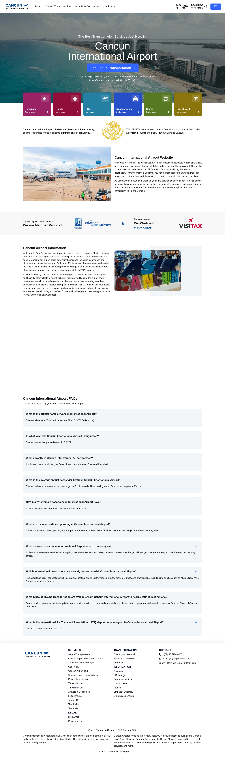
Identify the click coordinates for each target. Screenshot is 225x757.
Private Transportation (79, 679)
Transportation (75, 683)
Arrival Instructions (123, 679)
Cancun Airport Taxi (78, 671)
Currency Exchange (124, 696)
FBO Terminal (75, 696)
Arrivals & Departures (86, 6)
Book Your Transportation (110, 68)
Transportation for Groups (81, 662)
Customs (118, 671)
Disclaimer (73, 717)
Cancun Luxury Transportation (83, 675)
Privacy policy (75, 721)
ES (215, 6)
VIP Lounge (119, 675)
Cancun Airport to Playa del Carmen (86, 658)
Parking (117, 687)
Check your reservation (125, 654)
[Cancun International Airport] (17, 6)
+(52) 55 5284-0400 (172, 654)
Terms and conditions (124, 658)
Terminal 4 (73, 708)
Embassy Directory (123, 692)
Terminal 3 (73, 704)
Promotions (119, 662)
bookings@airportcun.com (176, 658)
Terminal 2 (73, 700)
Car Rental (109, 6)
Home (38, 6)
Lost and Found (121, 683)
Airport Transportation (58, 6)
